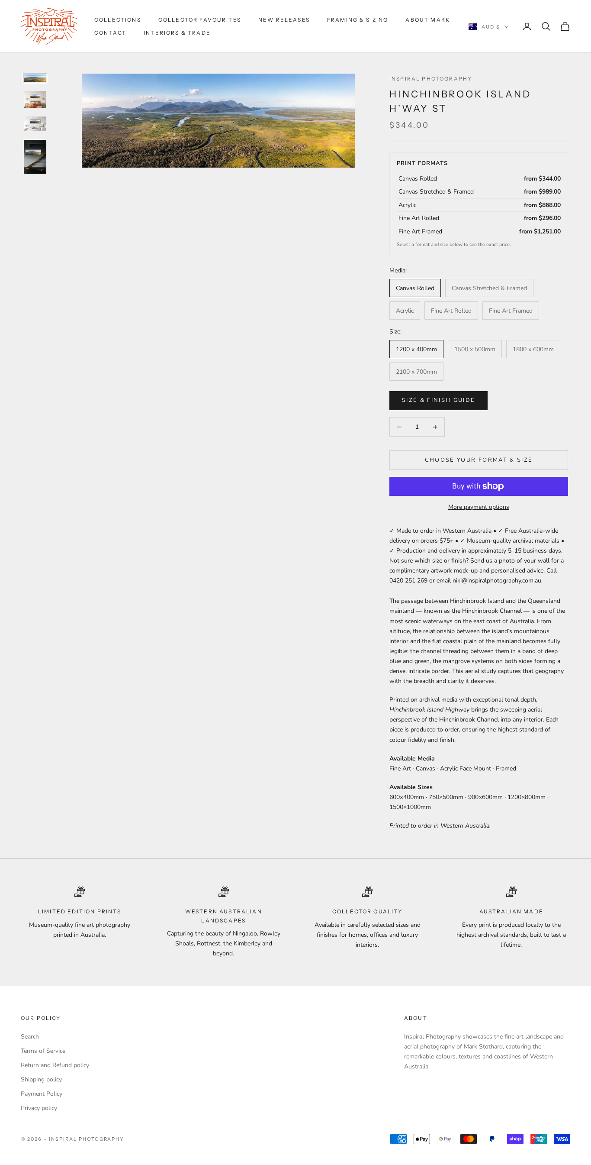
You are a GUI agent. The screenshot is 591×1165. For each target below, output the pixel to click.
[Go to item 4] (35, 157)
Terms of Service (43, 1051)
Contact (110, 32)
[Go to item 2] (35, 99)
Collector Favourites (199, 19)
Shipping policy (41, 1079)
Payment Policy (41, 1094)
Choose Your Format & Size (479, 460)
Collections (117, 19)
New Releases (284, 19)
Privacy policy (39, 1108)
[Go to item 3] (35, 124)
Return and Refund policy (55, 1065)
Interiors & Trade (177, 32)
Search (30, 1036)
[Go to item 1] (35, 78)
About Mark (427, 19)
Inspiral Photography (430, 78)
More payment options (478, 507)
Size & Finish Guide (438, 400)
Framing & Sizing (358, 19)
